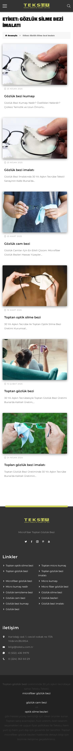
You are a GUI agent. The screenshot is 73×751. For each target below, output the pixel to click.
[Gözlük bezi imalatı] (35, 138)
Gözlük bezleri (49, 598)
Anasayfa (12, 35)
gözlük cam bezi (36, 702)
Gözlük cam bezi (17, 244)
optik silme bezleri (36, 711)
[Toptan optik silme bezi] (35, 285)
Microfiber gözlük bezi (19, 581)
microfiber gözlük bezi (36, 693)
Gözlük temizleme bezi (19, 592)
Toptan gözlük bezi (19, 391)
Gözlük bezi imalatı (19, 170)
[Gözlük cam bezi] (35, 211)
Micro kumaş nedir (17, 586)
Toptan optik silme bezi (22, 317)
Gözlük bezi (12, 609)
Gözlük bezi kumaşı (19, 96)
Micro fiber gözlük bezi (54, 586)
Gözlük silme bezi (51, 592)
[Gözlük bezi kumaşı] (35, 64)
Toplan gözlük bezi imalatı (24, 465)
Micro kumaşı (49, 581)
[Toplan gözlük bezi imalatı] (35, 433)
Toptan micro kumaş (53, 565)
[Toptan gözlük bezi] (35, 359)
